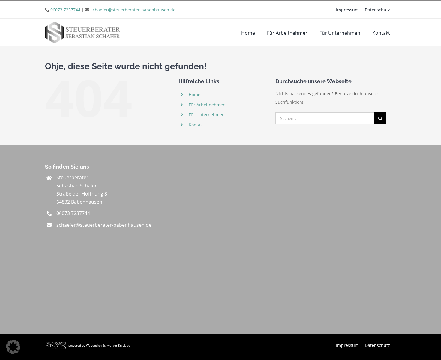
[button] (13, 347)
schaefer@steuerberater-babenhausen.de (133, 10)
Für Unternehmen (207, 114)
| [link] (113, 10)
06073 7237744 (65, 10)
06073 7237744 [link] (73, 213)
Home (194, 94)
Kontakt (196, 125)
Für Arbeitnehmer (207, 105)
